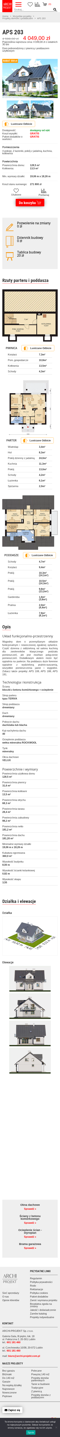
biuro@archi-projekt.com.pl (24, 1356)
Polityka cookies (39, 1293)
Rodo (33, 1285)
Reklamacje (36, 1289)
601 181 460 (13, 1342)
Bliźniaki (7, 1374)
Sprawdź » (30, 1209)
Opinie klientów (10, 1300)
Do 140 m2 (8, 1378)
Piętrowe (7, 1396)
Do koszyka (27, 203)
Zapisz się (14, 1410)
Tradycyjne (37, 1387)
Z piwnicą (36, 1391)
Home (5, 16)
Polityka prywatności (41, 1282)
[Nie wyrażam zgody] (56, 1427)
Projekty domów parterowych (40, 1379)
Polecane (36, 1370)
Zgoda (31, 1432)
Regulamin (36, 1278)
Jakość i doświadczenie (43, 1310)
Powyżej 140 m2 (40, 1374)
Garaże (6, 1381)
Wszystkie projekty (22, 16)
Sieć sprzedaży (10, 1293)
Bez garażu (8, 1370)
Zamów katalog (38, 1313)
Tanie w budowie (40, 1384)
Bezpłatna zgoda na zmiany (41, 1305)
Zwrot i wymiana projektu (43, 1300)
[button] (54, 10)
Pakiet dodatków (39, 1296)
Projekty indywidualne (42, 1317)
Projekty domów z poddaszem (17, 18)
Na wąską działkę (12, 1385)
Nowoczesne (9, 1392)
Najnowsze (8, 1389)
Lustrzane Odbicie (21, 124)
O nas (5, 1296)
